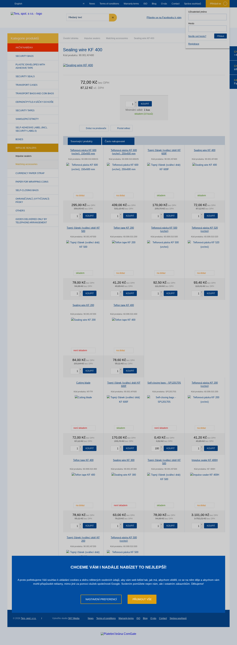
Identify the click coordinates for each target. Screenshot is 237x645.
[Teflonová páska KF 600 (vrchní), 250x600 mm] (124, 167)
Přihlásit (220, 36)
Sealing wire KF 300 (123, 460)
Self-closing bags (27, 190)
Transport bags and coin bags (35, 93)
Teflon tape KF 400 (124, 305)
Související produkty (82, 141)
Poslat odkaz (123, 128)
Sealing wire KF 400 (204, 150)
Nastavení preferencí (101, 599)
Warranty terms (131, 3)
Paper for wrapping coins (32, 182)
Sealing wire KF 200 (83, 305)
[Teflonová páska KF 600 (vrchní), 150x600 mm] (83, 167)
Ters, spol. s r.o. (28, 618)
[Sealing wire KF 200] (83, 320)
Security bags (25, 56)
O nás (164, 3)
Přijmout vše (142, 599)
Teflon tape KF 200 (124, 227)
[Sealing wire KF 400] (144, 65)
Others (20, 210)
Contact (175, 3)
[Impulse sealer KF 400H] (205, 475)
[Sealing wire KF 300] (124, 475)
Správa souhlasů (192, 3)
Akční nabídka (24, 47)
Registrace (193, 44)
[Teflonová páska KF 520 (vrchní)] (205, 244)
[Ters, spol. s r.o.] (26, 13)
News (92, 3)
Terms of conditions (109, 3)
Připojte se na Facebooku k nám (164, 17)
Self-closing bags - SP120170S (164, 382)
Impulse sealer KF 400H (205, 460)
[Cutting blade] (83, 397)
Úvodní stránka (70, 38)
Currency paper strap (30, 173)
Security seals (25, 76)
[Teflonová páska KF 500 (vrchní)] (164, 244)
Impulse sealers (92, 38)
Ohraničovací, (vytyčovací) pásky (32, 200)
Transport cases (26, 85)
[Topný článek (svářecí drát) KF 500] (83, 244)
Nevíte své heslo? (197, 36)
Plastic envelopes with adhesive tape (30, 66)
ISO (145, 3)
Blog (154, 3)
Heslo (191, 23)
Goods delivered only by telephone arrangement (31, 221)
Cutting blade (83, 382)
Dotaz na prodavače (96, 128)
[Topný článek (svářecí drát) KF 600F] (164, 167)
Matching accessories (117, 38)
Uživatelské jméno (197, 12)
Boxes (19, 139)
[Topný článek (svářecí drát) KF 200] (83, 554)
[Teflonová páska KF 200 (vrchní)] (205, 399)
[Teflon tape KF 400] (124, 320)
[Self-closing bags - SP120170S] (164, 399)
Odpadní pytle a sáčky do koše (35, 102)
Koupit (145, 104)
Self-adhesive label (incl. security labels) (32, 129)
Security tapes (25, 110)
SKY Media (73, 618)
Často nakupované (115, 141)
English (18, 3)
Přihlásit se (215, 3)
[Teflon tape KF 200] (124, 242)
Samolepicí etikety (27, 119)
